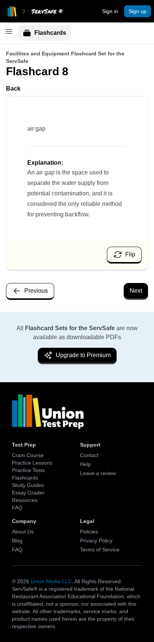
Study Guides (28, 485)
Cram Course (28, 455)
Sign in (110, 11)
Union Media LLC (51, 581)
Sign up (138, 11)
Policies (89, 532)
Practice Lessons (32, 463)
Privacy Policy (96, 541)
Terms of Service (100, 550)
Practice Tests (28, 470)
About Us (23, 532)
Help (85, 464)
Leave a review (98, 473)
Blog (17, 541)
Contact (89, 455)
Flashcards (50, 33)
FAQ (17, 508)
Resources (24, 500)
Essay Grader (28, 493)
